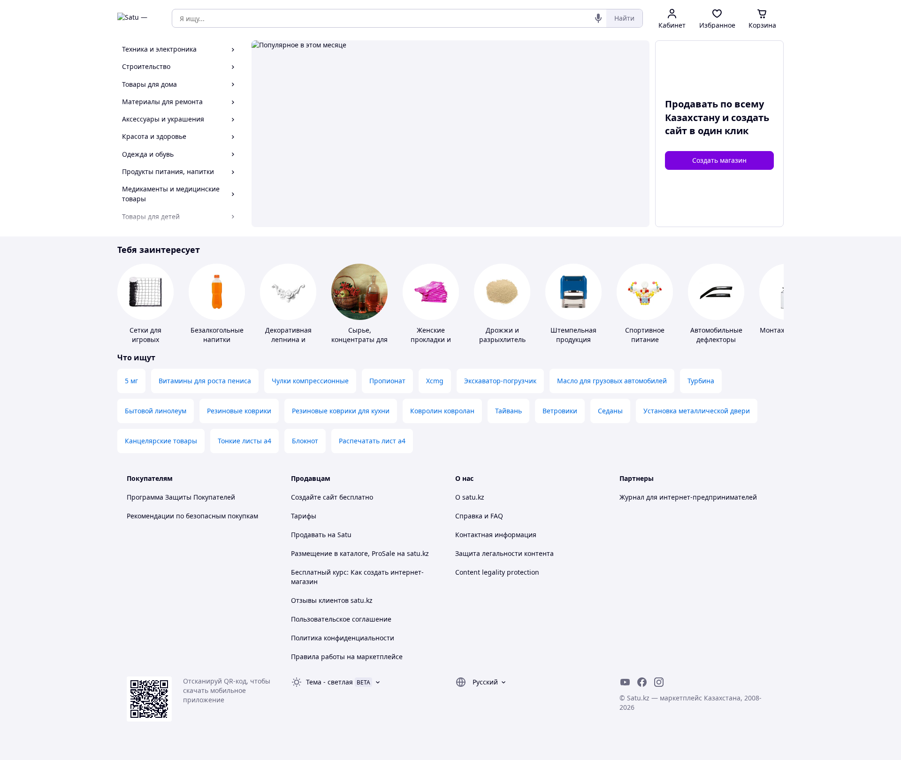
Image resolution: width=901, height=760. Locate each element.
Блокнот (305, 440)
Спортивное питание (644, 335)
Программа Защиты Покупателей (181, 497)
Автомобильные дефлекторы (716, 335)
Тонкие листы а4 (244, 440)
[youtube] (625, 682)
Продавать (308, 534)
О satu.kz (469, 497)
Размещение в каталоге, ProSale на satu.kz (360, 553)
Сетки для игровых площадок (146, 339)
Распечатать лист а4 (372, 440)
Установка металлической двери (696, 410)
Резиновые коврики (239, 410)
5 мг (131, 380)
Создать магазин (719, 160)
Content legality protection (497, 572)
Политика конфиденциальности (342, 637)
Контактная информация (495, 534)
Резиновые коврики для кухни (340, 410)
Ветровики (559, 410)
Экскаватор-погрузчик (500, 380)
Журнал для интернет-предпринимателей (688, 497)
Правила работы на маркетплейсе (347, 656)
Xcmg (434, 380)
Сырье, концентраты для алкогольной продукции (359, 344)
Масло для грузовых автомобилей (612, 380)
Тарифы (303, 515)
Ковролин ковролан (442, 410)
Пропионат (387, 380)
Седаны (610, 410)
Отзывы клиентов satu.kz (332, 600)
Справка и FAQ (479, 515)
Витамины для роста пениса (205, 380)
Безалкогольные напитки (217, 335)
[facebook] (642, 682)
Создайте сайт (314, 497)
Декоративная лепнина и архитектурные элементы (288, 344)
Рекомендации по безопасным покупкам (192, 515)
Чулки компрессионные (310, 380)
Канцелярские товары (161, 440)
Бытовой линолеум (155, 410)
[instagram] (658, 682)
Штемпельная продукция (573, 335)
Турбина (700, 380)
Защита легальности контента (504, 553)
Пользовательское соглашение (341, 619)
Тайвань (508, 410)
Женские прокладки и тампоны (431, 339)
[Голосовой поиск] (598, 18)
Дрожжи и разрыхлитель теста (502, 339)
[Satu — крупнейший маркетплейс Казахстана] (138, 18)
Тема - (329, 681)
